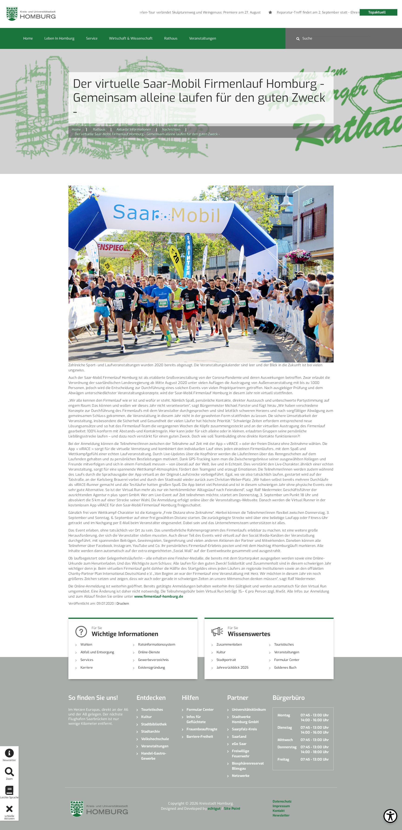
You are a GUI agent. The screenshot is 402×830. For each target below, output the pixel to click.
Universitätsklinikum (249, 709)
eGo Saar (239, 744)
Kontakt (279, 811)
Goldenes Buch (285, 667)
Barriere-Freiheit (200, 736)
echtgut (214, 808)
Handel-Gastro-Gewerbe (153, 756)
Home (28, 38)
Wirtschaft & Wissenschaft (131, 38)
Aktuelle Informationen (134, 129)
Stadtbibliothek (154, 724)
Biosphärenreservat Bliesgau (248, 766)
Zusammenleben (229, 644)
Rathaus (171, 38)
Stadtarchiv (150, 731)
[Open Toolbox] (390, 816)
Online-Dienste (149, 652)
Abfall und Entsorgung (97, 652)
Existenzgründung (151, 667)
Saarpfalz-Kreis (244, 729)
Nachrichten (171, 129)
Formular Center (286, 660)
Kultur (221, 652)
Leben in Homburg (59, 38)
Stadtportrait (226, 660)
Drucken (123, 603)
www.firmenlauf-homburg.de (158, 596)
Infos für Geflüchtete (196, 719)
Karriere (86, 667)
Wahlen (86, 644)
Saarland (239, 736)
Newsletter (281, 815)
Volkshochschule (155, 739)
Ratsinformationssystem (156, 644)
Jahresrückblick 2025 (232, 667)
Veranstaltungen (202, 38)
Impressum (281, 806)
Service (91, 38)
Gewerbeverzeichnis (153, 660)
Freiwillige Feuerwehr (240, 753)
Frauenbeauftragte (202, 729)
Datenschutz (282, 801)
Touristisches (284, 644)
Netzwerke (240, 775)
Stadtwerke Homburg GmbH (245, 719)
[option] (176, 12)
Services (86, 660)
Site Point (232, 808)
